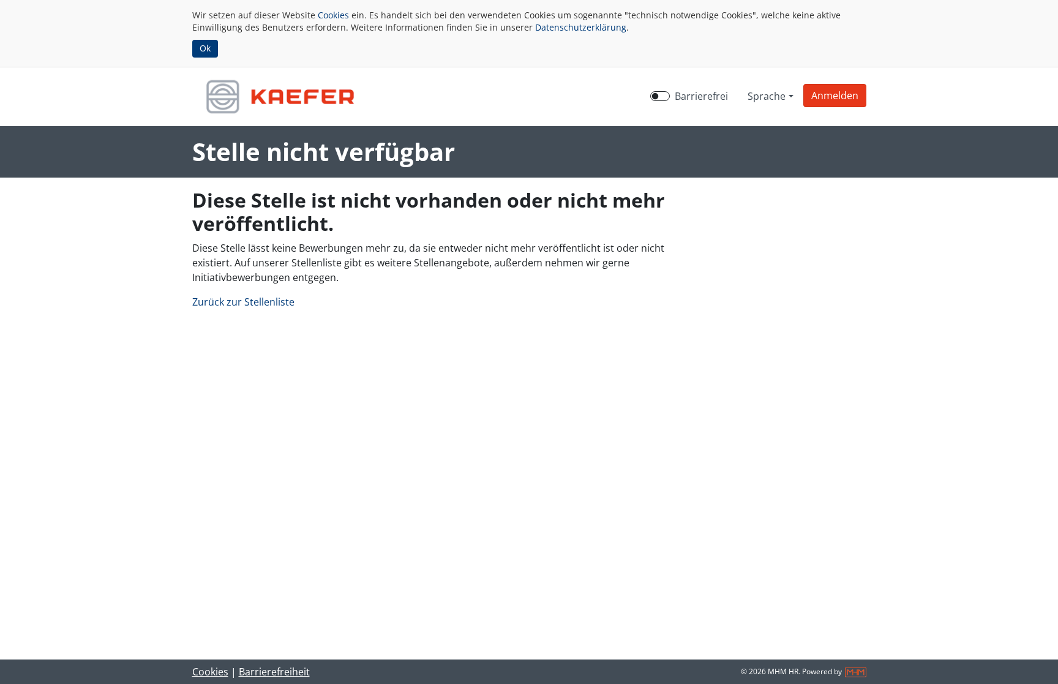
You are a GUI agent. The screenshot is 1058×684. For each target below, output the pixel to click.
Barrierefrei (701, 96)
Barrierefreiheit (274, 671)
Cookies (333, 15)
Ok (205, 48)
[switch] (660, 96)
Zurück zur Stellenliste (243, 302)
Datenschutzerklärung (580, 27)
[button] (834, 95)
